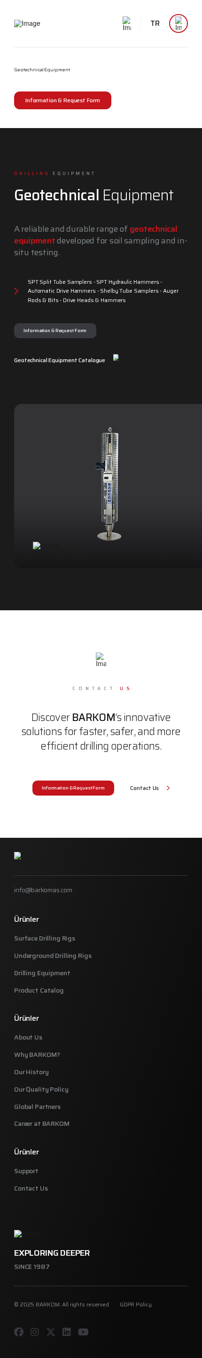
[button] (127, 23)
